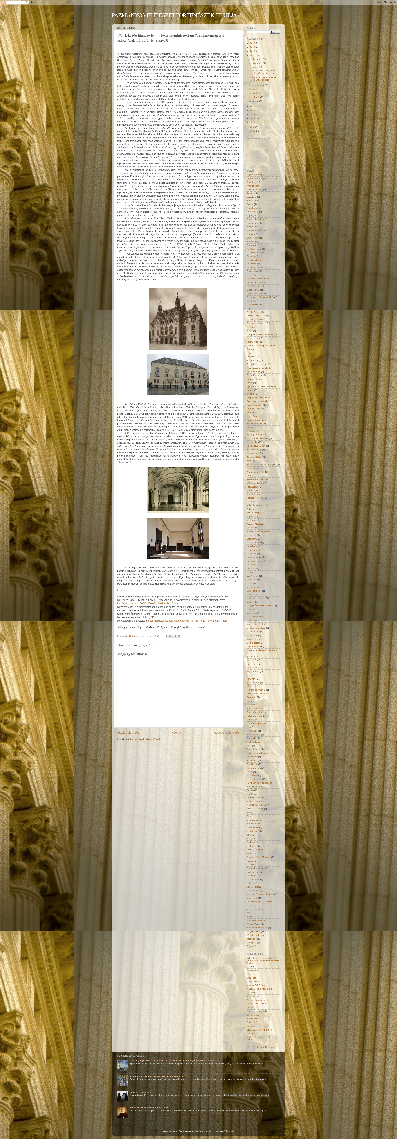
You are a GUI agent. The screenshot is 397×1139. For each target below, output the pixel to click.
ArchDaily (251, 992)
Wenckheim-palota (256, 920)
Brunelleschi (253, 238)
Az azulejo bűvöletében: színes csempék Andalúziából (156, 1076)
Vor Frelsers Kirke (255, 909)
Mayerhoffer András (256, 624)
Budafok (251, 241)
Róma (249, 772)
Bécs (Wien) (253, 212)
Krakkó (250, 528)
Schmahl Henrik (254, 801)
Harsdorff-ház (253, 420)
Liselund (251, 565)
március (256, 93)
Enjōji (249, 308)
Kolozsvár (251, 509)
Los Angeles (253, 576)
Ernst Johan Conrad (256, 323)
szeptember (258, 85)
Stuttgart (251, 838)
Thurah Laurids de (256, 868)
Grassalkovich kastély (257, 401)
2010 (253, 131)
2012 (253, 123)
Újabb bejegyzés (128, 732)
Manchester (252, 609)
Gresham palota (254, 405)
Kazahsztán (252, 487)
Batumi (250, 204)
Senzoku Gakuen (255, 809)
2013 (253, 119)
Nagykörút (252, 660)
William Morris (253, 924)
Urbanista (251, 978)
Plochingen (252, 731)
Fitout (249, 353)
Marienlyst (252, 613)
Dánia (249, 275)
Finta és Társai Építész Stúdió (261, 345)
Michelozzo (252, 635)
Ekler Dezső (252, 305)
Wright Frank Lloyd (256, 935)
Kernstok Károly (254, 494)
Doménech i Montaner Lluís (260, 297)
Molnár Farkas (254, 639)
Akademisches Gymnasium (260, 178)
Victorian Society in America (260, 894)
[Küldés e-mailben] (167, 636)
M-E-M (250, 1033)
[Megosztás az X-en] (173, 636)
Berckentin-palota (255, 219)
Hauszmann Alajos (256, 424)
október (256, 67)
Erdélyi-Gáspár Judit (257, 316)
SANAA (250, 790)
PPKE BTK (252, 966)
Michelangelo (253, 632)
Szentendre (252, 853)
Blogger (230, 1131)
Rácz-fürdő (252, 757)
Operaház (251, 697)
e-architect (252, 1018)
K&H (249, 476)
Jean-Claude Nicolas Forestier (261, 464)
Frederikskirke (254, 372)
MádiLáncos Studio (256, 598)
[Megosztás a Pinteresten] (179, 636)
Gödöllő (250, 394)
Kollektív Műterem (255, 505)
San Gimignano (254, 786)
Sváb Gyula (252, 842)
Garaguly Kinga (254, 379)
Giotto (249, 383)
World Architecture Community (261, 1047)
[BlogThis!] (170, 636)
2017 (253, 55)
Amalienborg (253, 186)
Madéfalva (252, 594)
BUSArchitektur (254, 249)
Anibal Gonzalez (255, 189)
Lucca (249, 583)
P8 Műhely (252, 705)
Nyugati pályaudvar (256, 690)
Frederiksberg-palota (257, 364)
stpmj (249, 835)
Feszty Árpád (253, 342)
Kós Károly (252, 520)
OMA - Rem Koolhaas (257, 693)
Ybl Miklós (251, 939)
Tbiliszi (250, 861)
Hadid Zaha (252, 416)
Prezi (249, 745)
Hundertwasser (254, 449)
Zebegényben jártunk (140, 1092)
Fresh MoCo (253, 1022)
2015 (253, 110)
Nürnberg (251, 686)
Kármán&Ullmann (255, 483)
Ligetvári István (254, 557)
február (256, 97)
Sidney (250, 812)
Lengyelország (254, 550)
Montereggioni (254, 646)
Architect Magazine (256, 1000)
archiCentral (253, 996)
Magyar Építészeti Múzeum (260, 606)
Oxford (250, 701)
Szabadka (251, 846)
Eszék (249, 331)
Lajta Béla (251, 535)
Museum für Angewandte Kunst (262, 650)
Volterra (250, 905)
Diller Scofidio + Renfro (258, 286)
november (257, 63)
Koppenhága (253, 516)
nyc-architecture (254, 1043)
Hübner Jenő (253, 453)
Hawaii (250, 427)
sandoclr (208, 1131)
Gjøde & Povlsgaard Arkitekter (261, 386)
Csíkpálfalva (253, 271)
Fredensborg (253, 360)
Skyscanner (252, 820)
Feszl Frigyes (253, 338)
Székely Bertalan (255, 850)
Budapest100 (253, 981)
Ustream (251, 883)
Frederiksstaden (255, 375)
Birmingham (252, 223)
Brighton (251, 234)
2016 (253, 106)
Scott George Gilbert (257, 805)
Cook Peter (252, 264)
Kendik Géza (253, 490)
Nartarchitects (253, 668)
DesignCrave (253, 1015)
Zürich (250, 946)
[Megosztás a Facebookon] (176, 636)
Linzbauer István (255, 561)
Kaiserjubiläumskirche (257, 479)
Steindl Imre (252, 831)
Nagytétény (252, 664)
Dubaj (249, 301)
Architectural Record (257, 1004)
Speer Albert (253, 827)
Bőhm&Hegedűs (255, 230)
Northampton (253, 682)
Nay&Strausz (253, 671)
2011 (252, 127)
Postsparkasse (254, 742)
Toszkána (251, 876)
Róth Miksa (252, 775)
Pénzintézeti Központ (257, 712)
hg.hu (249, 974)
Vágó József (253, 887)
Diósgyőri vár (253, 290)
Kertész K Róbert (255, 498)
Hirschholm (252, 442)
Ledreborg (252, 546)
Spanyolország (254, 824)
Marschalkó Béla (255, 617)
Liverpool (251, 568)
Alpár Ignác (252, 182)
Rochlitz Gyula (254, 768)
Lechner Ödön (254, 542)
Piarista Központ (255, 723)
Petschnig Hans (254, 716)
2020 (253, 43)
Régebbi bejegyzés (227, 732)
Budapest (251, 245)
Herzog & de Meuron (257, 435)
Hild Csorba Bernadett (257, 438)
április (255, 89)
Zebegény (251, 942)
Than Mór (251, 864)
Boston (250, 227)
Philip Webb (252, 720)
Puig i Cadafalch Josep (258, 753)
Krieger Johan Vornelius (258, 531)
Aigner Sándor (254, 175)
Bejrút (249, 215)
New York (251, 679)
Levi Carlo (251, 553)
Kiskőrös (251, 501)
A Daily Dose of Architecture (260, 989)
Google (250, 390)
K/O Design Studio (256, 472)
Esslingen (251, 327)
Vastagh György (254, 890)
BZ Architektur (253, 253)
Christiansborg (254, 260)
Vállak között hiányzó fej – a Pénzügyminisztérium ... (265, 72)
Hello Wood (252, 431)
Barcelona (251, 197)
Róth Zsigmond (254, 779)
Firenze (250, 349)
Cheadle (251, 256)
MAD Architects (254, 591)
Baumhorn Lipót (254, 208)
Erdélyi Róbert (254, 312)
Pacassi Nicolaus (255, 708)
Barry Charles (253, 200)
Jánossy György (254, 457)
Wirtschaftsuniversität (257, 928)
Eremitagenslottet (255, 319)
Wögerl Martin (253, 931)
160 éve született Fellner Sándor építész (264, 78)
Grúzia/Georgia (254, 409)
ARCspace (252, 1007)
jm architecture (254, 468)
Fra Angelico (253, 357)
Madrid (250, 602)
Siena (249, 816)
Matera (250, 620)
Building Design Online (258, 1011)
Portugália (251, 738)
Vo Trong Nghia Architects (259, 902)
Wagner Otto (253, 916)
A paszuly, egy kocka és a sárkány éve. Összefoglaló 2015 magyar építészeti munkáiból (173, 1061)
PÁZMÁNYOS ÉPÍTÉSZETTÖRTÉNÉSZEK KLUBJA (174, 15)
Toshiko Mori (253, 872)
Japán (250, 461)
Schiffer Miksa (253, 798)
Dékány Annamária (256, 282)
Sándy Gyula (253, 794)
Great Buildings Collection (259, 1030)
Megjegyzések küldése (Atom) (145, 739)
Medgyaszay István (256, 628)
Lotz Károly (252, 580)
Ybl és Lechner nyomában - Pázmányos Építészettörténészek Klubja (263, 960)
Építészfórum (253, 970)
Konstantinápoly (254, 513)
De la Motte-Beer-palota (258, 279)
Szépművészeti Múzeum (259, 857)
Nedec (250, 675)
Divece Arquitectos (256, 293)
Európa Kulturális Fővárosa (260, 334)
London (250, 572)
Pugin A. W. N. (254, 749)
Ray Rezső (252, 760)
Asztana (250, 193)
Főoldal (177, 732)
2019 (253, 47)
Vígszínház (252, 898)
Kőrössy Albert (254, 524)
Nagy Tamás (253, 656)
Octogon (251, 1026)
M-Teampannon (254, 587)
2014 (253, 114)
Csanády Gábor (254, 267)
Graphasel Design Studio (259, 397)
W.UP (249, 913)
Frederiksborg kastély (257, 368)
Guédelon (251, 412)
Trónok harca (253, 879)
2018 (253, 51)
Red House (252, 764)
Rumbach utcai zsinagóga (259, 783)
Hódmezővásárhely (256, 446)
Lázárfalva (252, 539)
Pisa (249, 727)
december (257, 59)
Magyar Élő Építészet (257, 985)
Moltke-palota (253, 643)
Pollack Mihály (254, 734)
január (255, 101)
